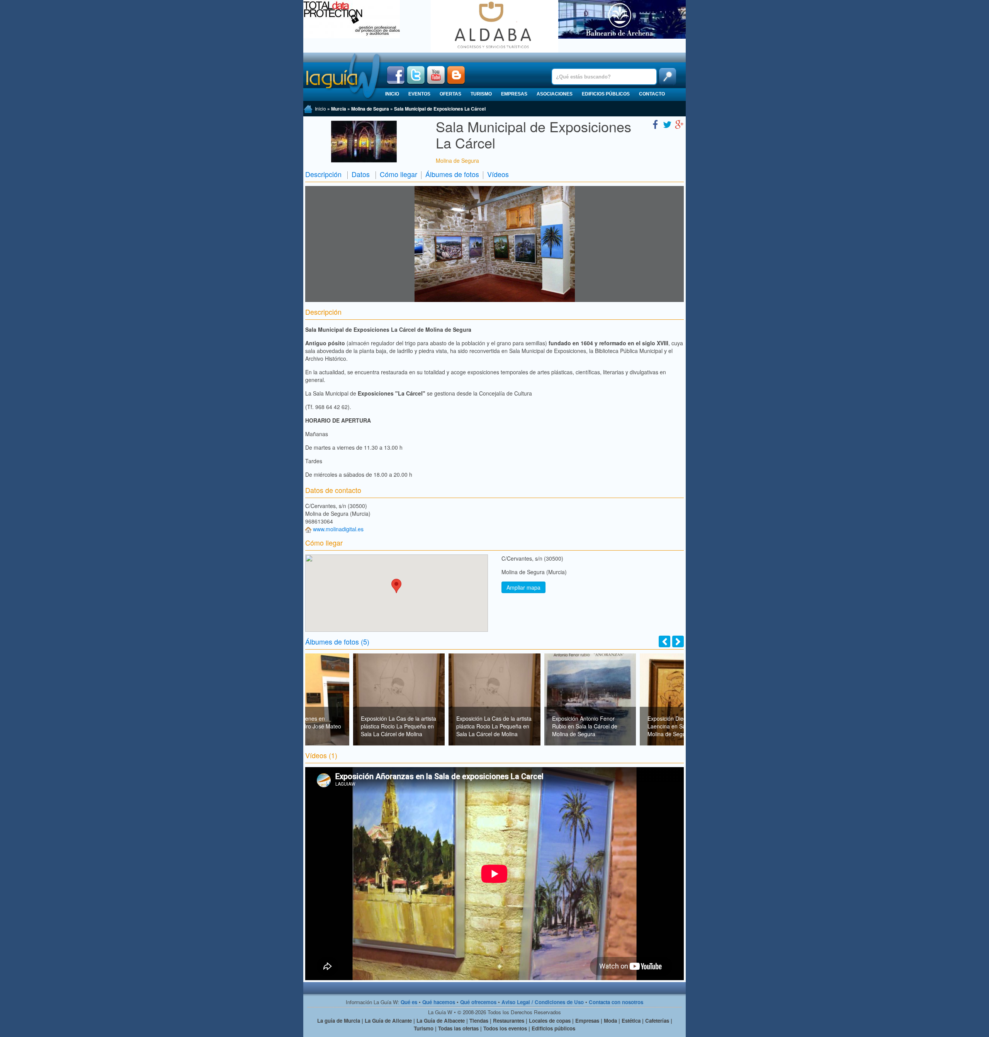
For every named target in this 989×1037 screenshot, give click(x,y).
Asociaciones (555, 94)
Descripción (323, 174)
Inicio (392, 94)
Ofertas (450, 94)
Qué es (409, 1002)
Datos (361, 174)
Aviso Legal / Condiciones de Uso (542, 1002)
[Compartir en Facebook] (655, 124)
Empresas (514, 94)
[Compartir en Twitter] (667, 124)
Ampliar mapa (523, 587)
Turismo (481, 94)
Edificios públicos (606, 94)
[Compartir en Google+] (679, 124)
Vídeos (498, 174)
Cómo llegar (398, 174)
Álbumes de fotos (452, 174)
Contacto (652, 94)
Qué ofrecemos (478, 1002)
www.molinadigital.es (338, 529)
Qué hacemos (438, 1002)
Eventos (419, 94)
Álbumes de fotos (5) (337, 641)
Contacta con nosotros (616, 1002)
